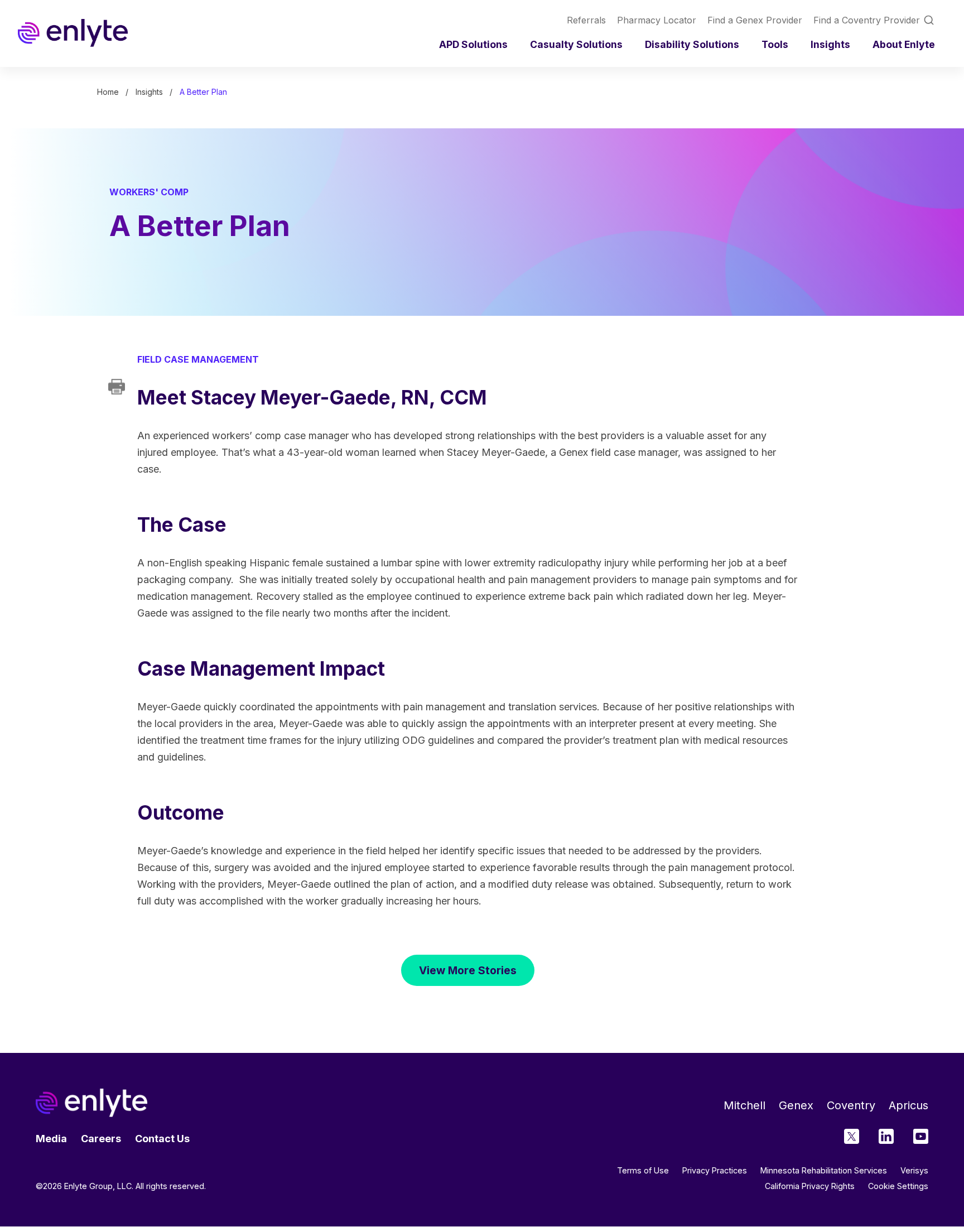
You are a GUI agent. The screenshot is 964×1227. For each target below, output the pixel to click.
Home (108, 92)
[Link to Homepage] (73, 33)
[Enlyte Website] (91, 1103)
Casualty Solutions (576, 44)
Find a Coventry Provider (866, 20)
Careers (101, 1138)
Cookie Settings (898, 1186)
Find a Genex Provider (754, 20)
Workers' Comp (149, 192)
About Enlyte (904, 44)
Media (51, 1138)
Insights (830, 44)
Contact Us (162, 1138)
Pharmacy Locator (656, 20)
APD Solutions (473, 44)
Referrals (586, 20)
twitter (851, 1136)
